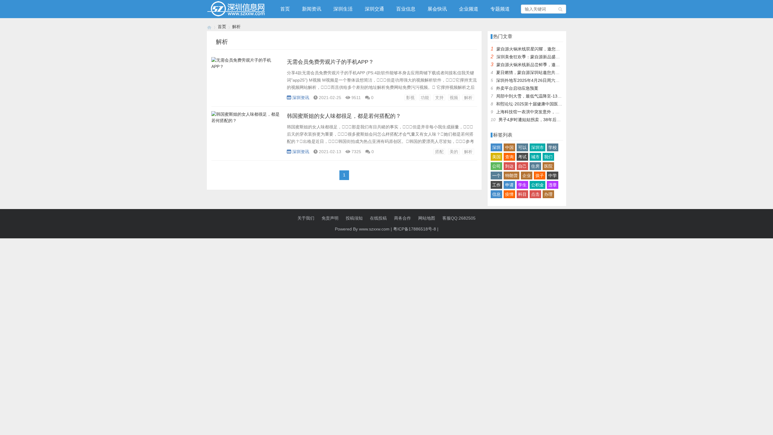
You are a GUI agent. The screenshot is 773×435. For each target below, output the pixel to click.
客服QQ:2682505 (459, 218)
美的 (454, 151)
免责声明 (330, 218)
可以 (522, 147)
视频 (454, 97)
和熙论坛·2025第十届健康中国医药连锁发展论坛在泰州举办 (552, 104)
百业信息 (405, 8)
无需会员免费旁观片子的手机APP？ (330, 62)
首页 (285, 8)
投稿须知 (354, 218)
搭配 (439, 151)
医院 (548, 166)
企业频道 (468, 8)
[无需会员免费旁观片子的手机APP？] (246, 82)
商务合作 (402, 218)
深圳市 (537, 147)
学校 (552, 147)
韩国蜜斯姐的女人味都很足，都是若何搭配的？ (344, 116)
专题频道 (500, 8)
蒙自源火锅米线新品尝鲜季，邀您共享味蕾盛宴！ (542, 64)
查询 (509, 156)
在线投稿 (378, 218)
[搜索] (560, 9)
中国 (509, 147)
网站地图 (426, 218)
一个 (496, 175)
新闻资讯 (311, 8)
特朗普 (511, 175)
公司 (496, 166)
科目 (522, 194)
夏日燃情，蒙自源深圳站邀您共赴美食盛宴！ (538, 72)
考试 (522, 156)
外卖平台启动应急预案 (517, 88)
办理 (548, 194)
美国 (496, 156)
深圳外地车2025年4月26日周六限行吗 (532, 80)
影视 (410, 97)
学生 (522, 184)
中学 (552, 175)
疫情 (509, 194)
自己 (522, 166)
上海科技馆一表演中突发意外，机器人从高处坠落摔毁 (547, 111)
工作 (496, 184)
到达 (509, 166)
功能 (425, 97)
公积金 (537, 184)
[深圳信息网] (209, 27)
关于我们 (305, 218)
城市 (535, 156)
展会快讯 (437, 8)
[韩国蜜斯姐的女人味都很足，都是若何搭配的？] (246, 136)
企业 (526, 175)
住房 (535, 166)
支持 (439, 97)
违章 (552, 184)
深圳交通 (374, 8)
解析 (468, 97)
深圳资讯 (300, 97)
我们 (548, 156)
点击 (535, 194)
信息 (496, 194)
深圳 (496, 147)
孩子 (539, 175)
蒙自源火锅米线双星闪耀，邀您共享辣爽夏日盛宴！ (545, 49)
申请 (509, 184)
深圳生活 (343, 8)
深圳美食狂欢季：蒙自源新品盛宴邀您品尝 (536, 56)
